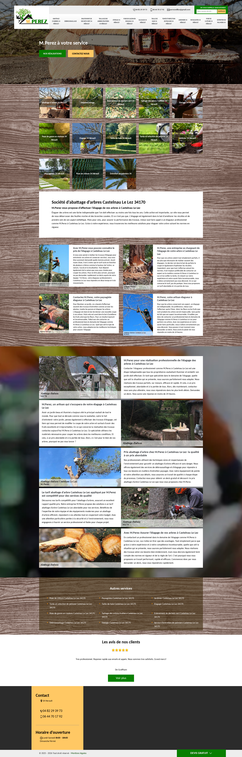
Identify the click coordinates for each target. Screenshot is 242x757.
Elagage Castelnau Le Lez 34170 (168, 604)
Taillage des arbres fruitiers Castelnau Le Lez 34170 (122, 615)
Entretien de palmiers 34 (221, 21)
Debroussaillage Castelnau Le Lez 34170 (68, 623)
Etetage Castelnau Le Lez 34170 (116, 623)
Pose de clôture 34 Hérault (209, 21)
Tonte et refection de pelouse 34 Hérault (168, 21)
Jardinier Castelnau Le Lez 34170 (169, 598)
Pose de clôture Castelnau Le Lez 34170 (67, 598)
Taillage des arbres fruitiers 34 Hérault (103, 21)
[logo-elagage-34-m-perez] (32, 16)
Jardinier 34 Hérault (183, 21)
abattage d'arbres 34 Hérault (56, 21)
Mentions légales (78, 753)
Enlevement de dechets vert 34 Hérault (86, 21)
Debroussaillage (70, 21)
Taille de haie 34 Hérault (155, 21)
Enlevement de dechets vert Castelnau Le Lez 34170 (174, 615)
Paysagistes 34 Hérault (195, 21)
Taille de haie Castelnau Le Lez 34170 (119, 604)
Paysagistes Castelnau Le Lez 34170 (118, 598)
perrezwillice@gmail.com (180, 10)
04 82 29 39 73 (141, 10)
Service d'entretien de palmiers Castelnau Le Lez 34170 (176, 625)
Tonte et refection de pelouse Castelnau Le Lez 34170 (71, 606)
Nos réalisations (52, 54)
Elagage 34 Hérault (143, 21)
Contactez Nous (80, 54)
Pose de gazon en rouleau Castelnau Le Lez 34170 (72, 613)
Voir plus (121, 678)
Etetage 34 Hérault (116, 21)
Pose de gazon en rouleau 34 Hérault (130, 21)
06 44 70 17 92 (158, 10)
